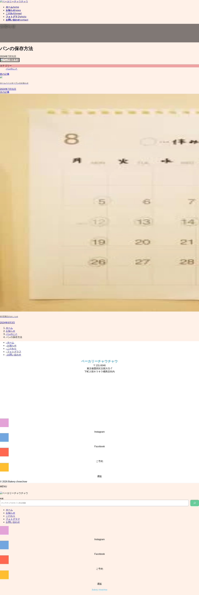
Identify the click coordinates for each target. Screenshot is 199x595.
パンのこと (11, 68)
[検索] (194, 503)
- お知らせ (11, 345)
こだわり (10, 516)
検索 (1, 499)
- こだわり (11, 348)
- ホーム (10, 342)
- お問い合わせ (13, 354)
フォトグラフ (13, 519)
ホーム (9, 510)
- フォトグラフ (13, 351)
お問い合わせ (13, 522)
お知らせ (10, 513)
